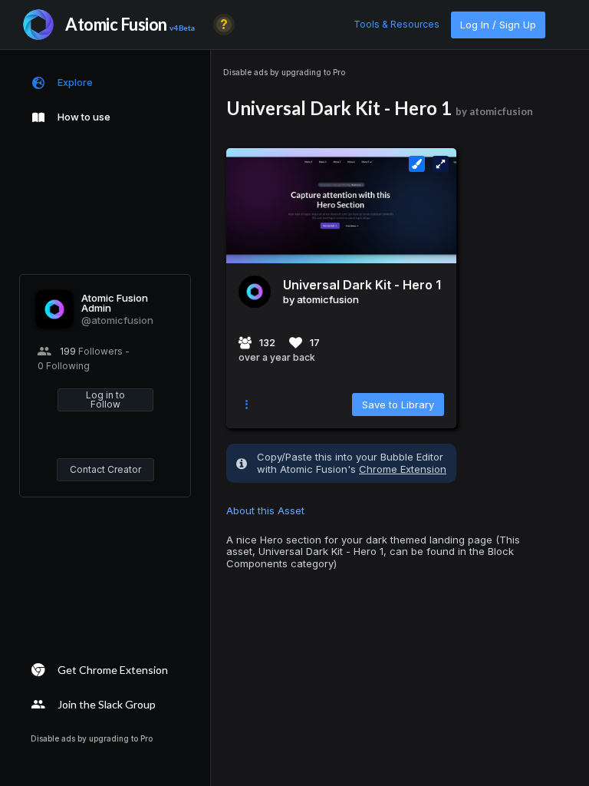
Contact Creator (105, 469)
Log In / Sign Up (498, 24)
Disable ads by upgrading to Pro (284, 72)
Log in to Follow (105, 399)
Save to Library (398, 404)
